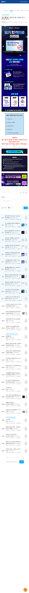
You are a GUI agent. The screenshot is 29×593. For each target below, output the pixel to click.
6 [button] (20, 457)
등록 (26, 207)
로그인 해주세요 (23, 1)
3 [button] (13, 457)
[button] (7, 457)
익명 (11, 207)
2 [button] (11, 457)
